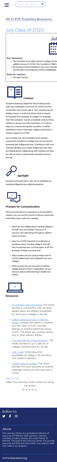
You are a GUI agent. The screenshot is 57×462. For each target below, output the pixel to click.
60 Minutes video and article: (27, 305)
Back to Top (12, 378)
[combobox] (27, 4)
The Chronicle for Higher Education (30, 340)
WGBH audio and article (24, 363)
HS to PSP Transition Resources (29, 19)
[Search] (42, 4)
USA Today (18, 352)
